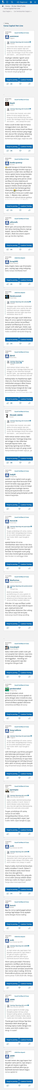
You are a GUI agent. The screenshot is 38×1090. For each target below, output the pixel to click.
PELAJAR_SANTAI (16, 415)
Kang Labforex (15, 730)
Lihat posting (30, 41)
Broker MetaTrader (19, 6)
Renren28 (13, 521)
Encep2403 (14, 261)
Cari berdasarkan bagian (22, 11)
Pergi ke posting (12, 80)
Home (7, 6)
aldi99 (12, 1000)
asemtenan (14, 36)
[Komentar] (21, 84)
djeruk (12, 355)
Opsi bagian (7, 11)
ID (35, 2)
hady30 (12, 474)
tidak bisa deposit (20, 258)
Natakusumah (15, 296)
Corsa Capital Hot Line (13, 26)
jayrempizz (14, 790)
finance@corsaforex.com (14, 973)
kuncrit (13, 905)
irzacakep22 (14, 647)
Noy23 (12, 103)
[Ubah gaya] (31, 2)
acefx (12, 846)
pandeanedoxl (15, 689)
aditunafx (14, 222)
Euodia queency (16, 163)
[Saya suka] (8, 84)
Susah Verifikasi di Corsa (22, 33)
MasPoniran (14, 580)
